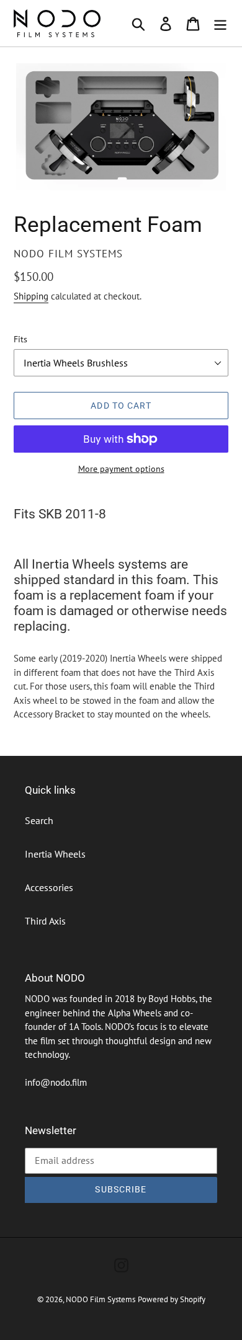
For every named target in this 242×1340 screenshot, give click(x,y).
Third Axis (45, 921)
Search (39, 820)
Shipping (31, 296)
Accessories (49, 887)
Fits (20, 339)
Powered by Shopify (171, 1299)
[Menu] (220, 23)
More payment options (121, 468)
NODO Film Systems (100, 1299)
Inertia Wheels (55, 854)
